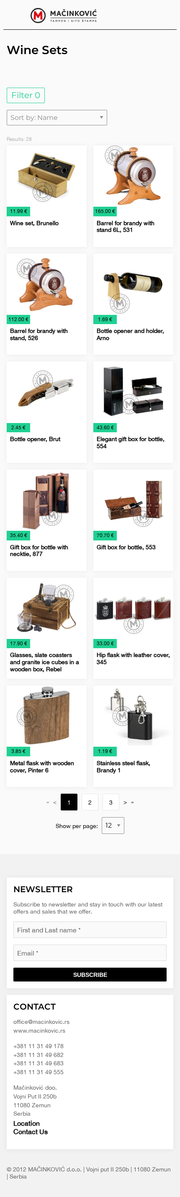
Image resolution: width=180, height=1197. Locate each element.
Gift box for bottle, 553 (126, 547)
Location (26, 1123)
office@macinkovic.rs (41, 1021)
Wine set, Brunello (34, 223)
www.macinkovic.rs (39, 1030)
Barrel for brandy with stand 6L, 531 (125, 227)
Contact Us (30, 1131)
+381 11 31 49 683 (38, 1063)
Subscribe (90, 974)
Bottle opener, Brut (35, 439)
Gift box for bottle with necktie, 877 (39, 551)
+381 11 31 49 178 (38, 1046)
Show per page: (78, 825)
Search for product (164, 14)
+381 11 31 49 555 (38, 1072)
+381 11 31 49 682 (38, 1055)
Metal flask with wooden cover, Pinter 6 (42, 767)
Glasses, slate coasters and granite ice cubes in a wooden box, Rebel (44, 662)
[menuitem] (164, 14)
